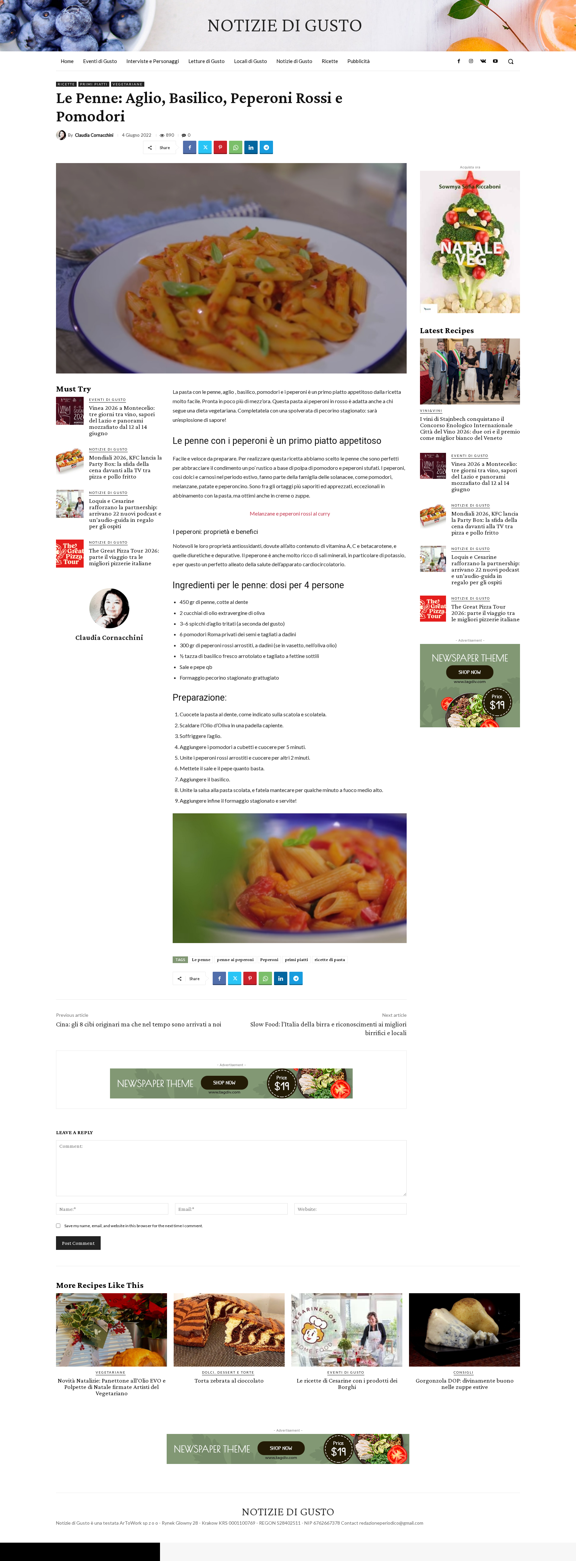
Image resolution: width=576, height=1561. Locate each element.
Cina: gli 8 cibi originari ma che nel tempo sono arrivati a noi (138, 1024)
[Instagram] (471, 61)
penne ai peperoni (235, 959)
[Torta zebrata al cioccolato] (229, 1330)
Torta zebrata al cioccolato (229, 1380)
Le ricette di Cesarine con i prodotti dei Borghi (347, 1383)
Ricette (66, 84)
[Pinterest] (220, 147)
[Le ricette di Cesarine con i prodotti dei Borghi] (346, 1330)
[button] (510, 61)
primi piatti (296, 959)
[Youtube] (495, 61)
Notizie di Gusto (108, 449)
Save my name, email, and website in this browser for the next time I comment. (133, 1225)
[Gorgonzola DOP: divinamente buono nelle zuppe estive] (464, 1330)
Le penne (201, 959)
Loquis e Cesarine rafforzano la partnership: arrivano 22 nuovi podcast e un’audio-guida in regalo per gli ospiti (125, 513)
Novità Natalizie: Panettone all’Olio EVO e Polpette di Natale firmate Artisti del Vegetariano (112, 1387)
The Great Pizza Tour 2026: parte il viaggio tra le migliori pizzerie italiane (124, 557)
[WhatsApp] (235, 147)
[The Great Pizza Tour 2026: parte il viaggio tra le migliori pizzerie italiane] (70, 553)
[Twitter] (205, 147)
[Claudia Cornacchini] (62, 135)
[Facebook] (459, 61)
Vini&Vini (431, 411)
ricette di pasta (330, 959)
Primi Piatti (94, 84)
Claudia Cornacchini (94, 135)
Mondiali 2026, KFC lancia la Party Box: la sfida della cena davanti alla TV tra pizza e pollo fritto (125, 467)
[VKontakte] (483, 61)
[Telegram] (266, 147)
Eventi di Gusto (107, 400)
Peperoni (269, 959)
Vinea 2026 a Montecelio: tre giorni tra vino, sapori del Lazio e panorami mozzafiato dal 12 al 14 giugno (122, 420)
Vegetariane (128, 84)
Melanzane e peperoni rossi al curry (290, 513)
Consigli (464, 1372)
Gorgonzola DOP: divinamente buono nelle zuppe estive (465, 1383)
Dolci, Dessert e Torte (228, 1372)
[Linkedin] (251, 147)
